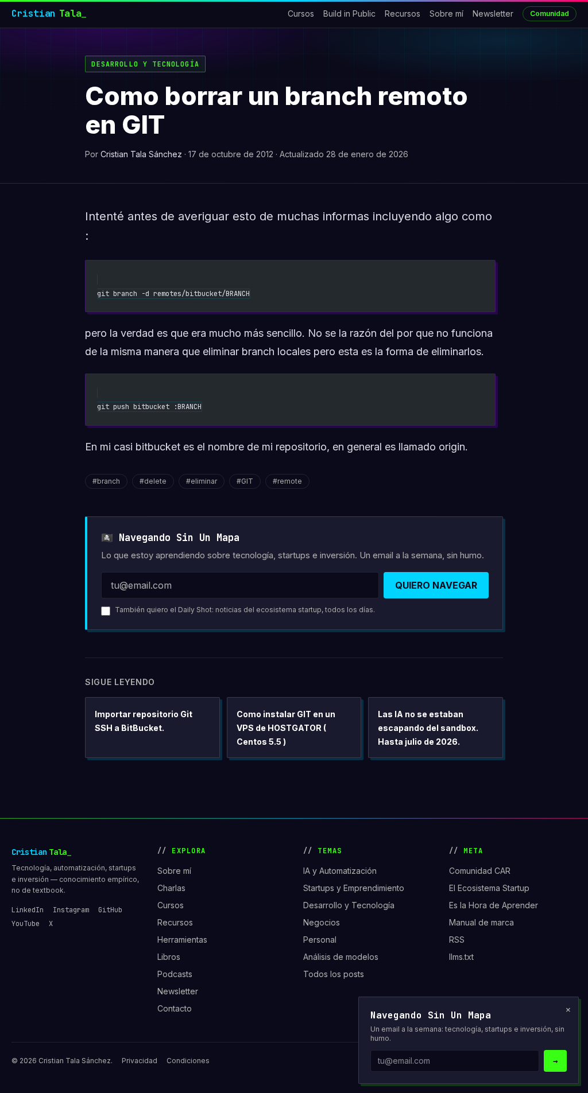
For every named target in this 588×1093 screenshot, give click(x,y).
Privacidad (139, 1060)
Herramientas (182, 939)
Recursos (402, 13)
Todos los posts (333, 974)
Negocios (321, 922)
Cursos (301, 13)
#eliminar (201, 481)
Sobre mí (446, 13)
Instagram (71, 910)
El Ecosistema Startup (489, 888)
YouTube (25, 923)
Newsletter (493, 13)
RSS (457, 939)
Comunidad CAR (479, 871)
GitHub (110, 910)
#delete (153, 481)
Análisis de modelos (340, 957)
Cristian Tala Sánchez (141, 154)
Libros (168, 957)
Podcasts (174, 974)
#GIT (245, 481)
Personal (319, 939)
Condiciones (188, 1060)
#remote (287, 481)
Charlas (171, 888)
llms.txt (461, 957)
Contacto (174, 1008)
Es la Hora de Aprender (493, 905)
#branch (106, 481)
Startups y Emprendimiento (353, 888)
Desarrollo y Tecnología (145, 64)
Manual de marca (481, 922)
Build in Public (349, 13)
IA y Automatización (340, 871)
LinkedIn (27, 910)
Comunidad (549, 13)
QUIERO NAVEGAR (436, 585)
